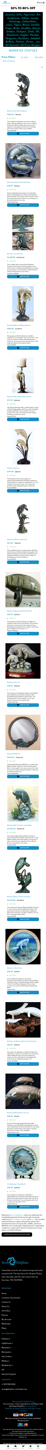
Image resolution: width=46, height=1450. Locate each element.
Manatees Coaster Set (14, 968)
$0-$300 (24, 57)
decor (32, 1219)
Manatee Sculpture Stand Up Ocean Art (19, 611)
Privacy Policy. (31, 1406)
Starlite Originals (9, 1374)
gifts (24, 1219)
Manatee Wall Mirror (13, 754)
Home (4, 1293)
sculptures (18, 1219)
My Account (6, 1319)
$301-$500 (39, 57)
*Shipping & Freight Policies (23, 1402)
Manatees (6, 1348)
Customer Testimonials (11, 1298)
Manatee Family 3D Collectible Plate (18, 182)
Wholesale (6, 1324)
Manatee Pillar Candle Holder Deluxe (19, 396)
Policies (5, 1315)
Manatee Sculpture (13, 468)
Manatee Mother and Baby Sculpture (19, 325)
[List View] (42, 67)
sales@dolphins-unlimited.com (14, 1389)
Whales (5, 1361)
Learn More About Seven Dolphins (17, 1234)
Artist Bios (6, 1311)
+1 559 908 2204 (8, 1384)
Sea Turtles (6, 1357)
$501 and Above (9, 61)
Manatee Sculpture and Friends (17, 539)
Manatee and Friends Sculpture (17, 111)
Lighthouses (6, 1343)
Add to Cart (24, 133)
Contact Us (6, 1302)
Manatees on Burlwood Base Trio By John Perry (22, 1041)
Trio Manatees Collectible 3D (16, 1184)
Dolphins (5, 1339)
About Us (5, 1306)
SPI (3, 1370)
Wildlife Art (6, 1365)
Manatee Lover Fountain (15, 254)
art (12, 1219)
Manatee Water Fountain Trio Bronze (19, 896)
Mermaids (6, 1352)
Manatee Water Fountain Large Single (19, 825)
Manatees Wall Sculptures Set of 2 (18, 1112)
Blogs (4, 1328)
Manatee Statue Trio (13, 682)
